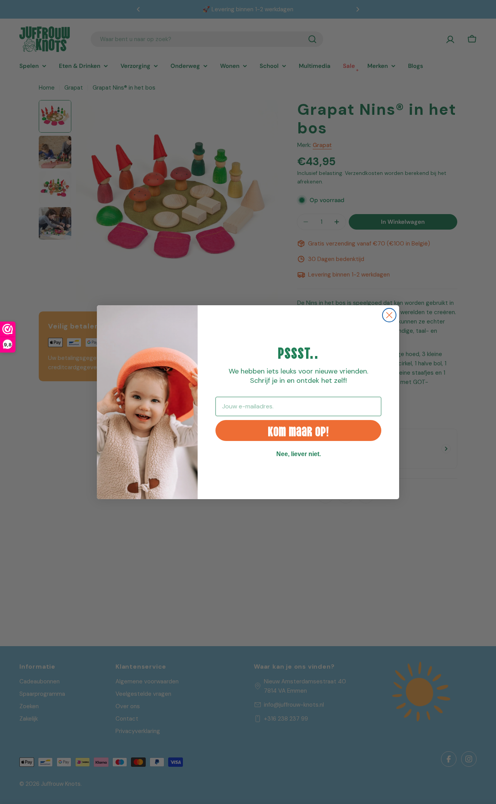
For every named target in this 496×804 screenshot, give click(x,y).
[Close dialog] (389, 315)
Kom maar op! (298, 430)
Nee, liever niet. (298, 454)
